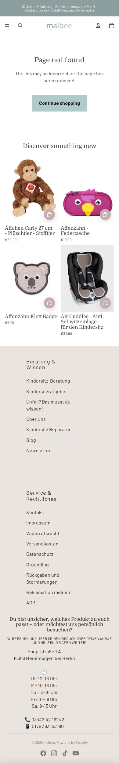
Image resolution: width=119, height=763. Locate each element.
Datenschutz (39, 554)
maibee (49, 742)
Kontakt (34, 512)
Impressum (38, 522)
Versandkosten (42, 543)
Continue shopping (59, 103)
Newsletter (38, 450)
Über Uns (36, 419)
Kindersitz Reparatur (48, 429)
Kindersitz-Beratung (48, 380)
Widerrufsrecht (43, 533)
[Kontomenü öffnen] (98, 25)
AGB (30, 602)
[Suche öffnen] (20, 25)
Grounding (37, 564)
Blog (31, 440)
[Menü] (7, 26)
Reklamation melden (48, 592)
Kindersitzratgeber (46, 391)
